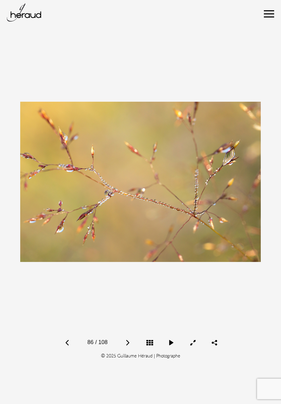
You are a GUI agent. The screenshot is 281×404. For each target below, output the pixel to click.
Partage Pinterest (214, 319)
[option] (140, 181)
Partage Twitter (225, 319)
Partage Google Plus (215, 327)
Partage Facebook (202, 319)
